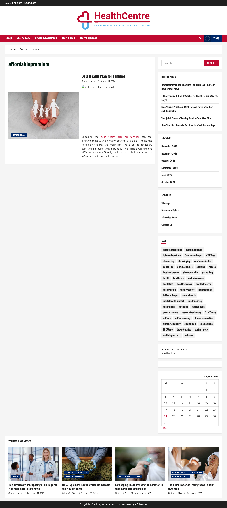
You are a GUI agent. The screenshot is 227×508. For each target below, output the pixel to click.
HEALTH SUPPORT (88, 38)
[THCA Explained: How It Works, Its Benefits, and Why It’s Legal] (87, 464)
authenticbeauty (194, 249)
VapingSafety (201, 329)
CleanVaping (184, 261)
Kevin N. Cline (90, 81)
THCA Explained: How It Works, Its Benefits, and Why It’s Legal (86, 487)
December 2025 (169, 146)
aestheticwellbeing (172, 249)
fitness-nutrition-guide (174, 349)
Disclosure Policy (170, 210)
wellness (188, 335)
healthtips (168, 284)
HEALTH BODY (23, 38)
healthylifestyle (203, 284)
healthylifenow (169, 353)
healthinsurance (196, 278)
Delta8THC (168, 267)
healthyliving (169, 289)
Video (216, 38)
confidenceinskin (202, 261)
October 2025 (168, 160)
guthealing (207, 272)
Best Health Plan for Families (43, 115)
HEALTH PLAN (68, 38)
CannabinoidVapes (193, 255)
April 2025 (166, 175)
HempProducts (187, 289)
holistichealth (205, 289)
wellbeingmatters (172, 335)
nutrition (183, 306)
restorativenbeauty (191, 312)
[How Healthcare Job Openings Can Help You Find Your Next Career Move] (33, 464)
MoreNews (124, 504)
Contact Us (166, 224)
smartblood (190, 324)
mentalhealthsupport (173, 301)
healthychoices (184, 284)
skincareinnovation (203, 318)
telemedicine (206, 324)
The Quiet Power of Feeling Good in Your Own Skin (186, 118)
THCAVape (168, 329)
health (166, 278)
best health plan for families (120, 137)
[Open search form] (200, 38)
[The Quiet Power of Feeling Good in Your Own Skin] (193, 464)
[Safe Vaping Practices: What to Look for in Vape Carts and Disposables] (140, 464)
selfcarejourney (182, 318)
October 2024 (168, 182)
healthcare (178, 278)
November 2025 (169, 153)
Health (15, 476)
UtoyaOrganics (184, 329)
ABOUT (8, 38)
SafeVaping (210, 312)
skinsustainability (172, 324)
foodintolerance (171, 272)
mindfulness (169, 306)
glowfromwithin (190, 272)
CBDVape (210, 255)
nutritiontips (198, 306)
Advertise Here (169, 217)
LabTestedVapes (171, 295)
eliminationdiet (185, 267)
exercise (200, 267)
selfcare (167, 318)
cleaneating (168, 261)
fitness (212, 267)
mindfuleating (195, 301)
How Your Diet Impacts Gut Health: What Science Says (188, 125)
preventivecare (170, 312)
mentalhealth (189, 295)
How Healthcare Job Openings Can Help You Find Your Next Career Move (32, 487)
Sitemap (165, 203)
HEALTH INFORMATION (46, 38)
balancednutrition (172, 255)
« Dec (164, 428)
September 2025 (169, 168)
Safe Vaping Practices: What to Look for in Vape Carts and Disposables (139, 487)
